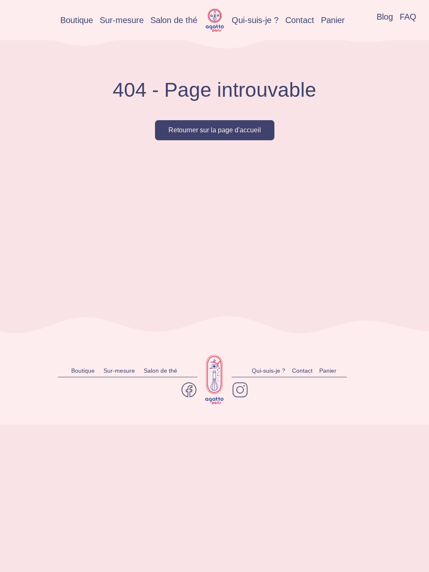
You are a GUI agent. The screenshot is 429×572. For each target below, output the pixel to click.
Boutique (76, 20)
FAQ (408, 16)
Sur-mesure (122, 20)
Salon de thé (173, 20)
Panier (333, 20)
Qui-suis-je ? (255, 20)
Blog (385, 16)
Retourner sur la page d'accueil (214, 130)
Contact (299, 20)
